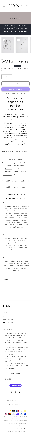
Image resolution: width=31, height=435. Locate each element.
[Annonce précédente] (3, 17)
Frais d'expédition (7, 68)
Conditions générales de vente (16, 431)
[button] (4, 6)
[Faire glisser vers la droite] (19, 56)
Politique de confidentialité (16, 423)
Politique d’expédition (12, 428)
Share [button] (6, 280)
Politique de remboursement (19, 420)
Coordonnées (25, 428)
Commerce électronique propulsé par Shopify (15, 418)
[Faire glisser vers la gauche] (11, 56)
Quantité (4, 73)
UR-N (10, 416)
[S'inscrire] (26, 379)
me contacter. (10, 368)
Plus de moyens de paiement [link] (15, 93)
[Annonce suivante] (28, 17)
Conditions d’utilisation (17, 426)
